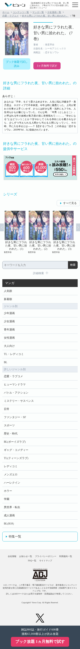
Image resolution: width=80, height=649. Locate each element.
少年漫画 (9, 313)
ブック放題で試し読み (17, 63)
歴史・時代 (10, 433)
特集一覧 (15, 536)
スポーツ (9, 425)
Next (78, 227)
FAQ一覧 (32, 560)
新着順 (8, 299)
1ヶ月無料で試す (47, 65)
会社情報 (12, 556)
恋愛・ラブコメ (10, 15)
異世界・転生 (12, 507)
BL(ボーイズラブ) (15, 441)
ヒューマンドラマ (15, 384)
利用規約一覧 (65, 556)
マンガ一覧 (38, 12)
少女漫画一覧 (54, 12)
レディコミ (10, 466)
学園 (6, 499)
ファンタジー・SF (15, 417)
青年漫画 (9, 329)
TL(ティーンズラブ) (16, 458)
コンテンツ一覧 (21, 12)
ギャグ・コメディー (16, 450)
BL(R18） (10, 523)
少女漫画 (9, 321)
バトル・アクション (16, 392)
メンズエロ (10, 474)
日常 (6, 409)
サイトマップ (45, 560)
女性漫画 (9, 337)
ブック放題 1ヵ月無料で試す (40, 641)
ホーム (5, 12)
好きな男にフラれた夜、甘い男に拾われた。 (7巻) (54, 33)
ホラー (8, 490)
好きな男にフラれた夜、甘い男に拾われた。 (45, 15)
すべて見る (70, 203)
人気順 (8, 291)
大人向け (9, 345)
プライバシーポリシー (45, 556)
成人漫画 (9, 515)
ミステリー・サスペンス (19, 400)
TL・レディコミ (14, 354)
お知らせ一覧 (25, 556)
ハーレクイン (12, 482)
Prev (2, 227)
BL (5, 362)
